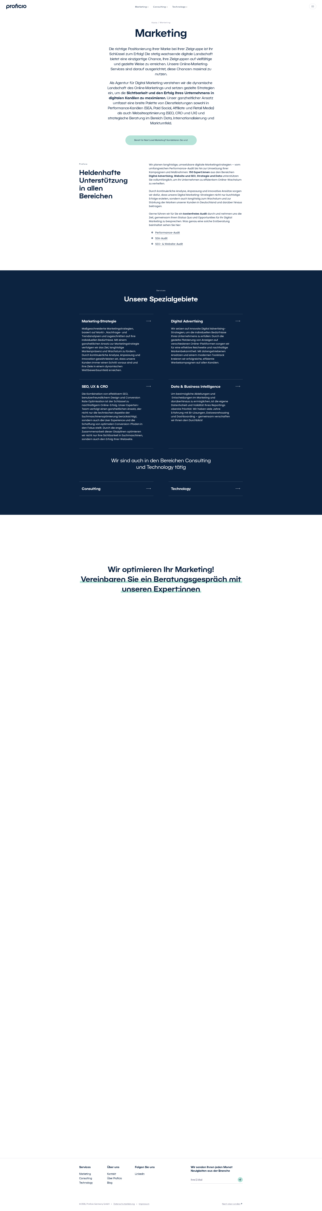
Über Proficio (114, 1178)
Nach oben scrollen (231, 1204)
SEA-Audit (161, 238)
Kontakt (111, 1173)
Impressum (144, 1204)
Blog (109, 1182)
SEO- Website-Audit (169, 244)
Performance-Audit (167, 232)
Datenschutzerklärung (124, 1204)
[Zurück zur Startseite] (16, 6)
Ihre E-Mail (197, 1179)
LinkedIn (140, 1173)
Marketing (85, 1173)
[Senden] (240, 1179)
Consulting (85, 1178)
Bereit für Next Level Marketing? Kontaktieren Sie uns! (161, 140)
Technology (86, 1182)
